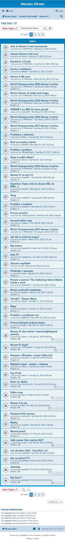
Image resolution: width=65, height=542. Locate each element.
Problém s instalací (21, 204)
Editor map (16, 392)
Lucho (24, 442)
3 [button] (39, 34)
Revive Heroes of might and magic (29, 93)
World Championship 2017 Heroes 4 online (34, 125)
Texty (13, 195)
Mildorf (24, 71)
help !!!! (14, 254)
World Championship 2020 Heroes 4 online (34, 84)
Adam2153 (26, 248)
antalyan (25, 207)
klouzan (25, 358)
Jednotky (15, 467)
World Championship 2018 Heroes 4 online (34, 117)
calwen (25, 223)
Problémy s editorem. (22, 134)
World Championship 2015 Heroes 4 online (34, 229)
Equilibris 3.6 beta (20, 61)
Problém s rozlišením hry (24, 315)
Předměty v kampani (21, 271)
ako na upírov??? (20, 458)
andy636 (25, 177)
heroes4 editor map (21, 220)
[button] (43, 34)
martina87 (26, 285)
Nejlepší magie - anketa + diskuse (29, 364)
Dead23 (25, 434)
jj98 (23, 405)
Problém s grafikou (21, 149)
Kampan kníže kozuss (22, 413)
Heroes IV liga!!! (19, 345)
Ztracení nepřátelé (20, 263)
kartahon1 (26, 257)
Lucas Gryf (27, 384)
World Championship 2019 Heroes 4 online (34, 100)
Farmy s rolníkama (20, 69)
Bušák (24, 292)
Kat (23, 395)
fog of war (15, 373)
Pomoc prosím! (19, 213)
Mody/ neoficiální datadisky (25, 290)
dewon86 (26, 112)
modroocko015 (28, 215)
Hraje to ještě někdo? (22, 157)
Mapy (13, 306)
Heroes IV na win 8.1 (21, 175)
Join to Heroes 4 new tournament (28, 46)
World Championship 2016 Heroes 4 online (34, 166)
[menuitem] (9, 11)
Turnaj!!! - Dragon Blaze (23, 298)
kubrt (24, 273)
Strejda (25, 145)
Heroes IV (9, 23)
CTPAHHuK (27, 49)
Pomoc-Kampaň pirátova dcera (27, 322)
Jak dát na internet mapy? (24, 237)
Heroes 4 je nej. (19, 403)
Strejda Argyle (28, 152)
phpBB (23, 535)
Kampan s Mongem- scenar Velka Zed (31, 355)
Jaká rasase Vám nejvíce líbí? (27, 440)
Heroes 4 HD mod (20, 76)
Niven (24, 56)
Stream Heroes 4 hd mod (24, 54)
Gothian (25, 425)
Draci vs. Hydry (18, 381)
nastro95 (25, 416)
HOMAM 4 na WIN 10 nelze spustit (29, 109)
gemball (25, 461)
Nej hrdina (16, 245)
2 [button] (35, 34)
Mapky (14, 422)
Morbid (25, 189)
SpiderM (25, 317)
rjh (23, 266)
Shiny (24, 137)
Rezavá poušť (18, 431)
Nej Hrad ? (16, 477)
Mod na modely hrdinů (23, 142)
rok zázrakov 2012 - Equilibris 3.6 (28, 450)
